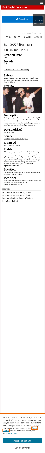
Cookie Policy (11, 433)
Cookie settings (22, 447)
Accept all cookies (22, 440)
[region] (22, 433)
